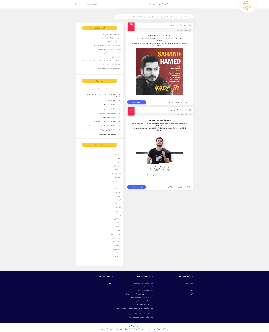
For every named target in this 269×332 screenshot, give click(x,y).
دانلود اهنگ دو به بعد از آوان (112, 53)
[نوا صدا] (247, 7)
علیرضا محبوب (117, 188)
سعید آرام (118, 154)
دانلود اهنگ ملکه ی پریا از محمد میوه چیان (108, 49)
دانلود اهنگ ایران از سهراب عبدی (111, 38)
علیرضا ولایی (117, 166)
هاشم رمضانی (117, 249)
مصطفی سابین (116, 181)
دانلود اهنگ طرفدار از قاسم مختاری (107, 113)
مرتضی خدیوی (117, 241)
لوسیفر (119, 253)
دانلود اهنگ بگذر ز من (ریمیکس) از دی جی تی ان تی (106, 45)
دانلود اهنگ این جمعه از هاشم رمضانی (110, 57)
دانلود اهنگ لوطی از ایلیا (110, 100)
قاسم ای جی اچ (116, 173)
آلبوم (149, 4)
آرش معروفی (117, 170)
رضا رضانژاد (118, 204)
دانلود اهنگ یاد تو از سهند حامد (176, 25)
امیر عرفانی (117, 211)
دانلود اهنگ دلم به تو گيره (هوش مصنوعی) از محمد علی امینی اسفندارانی (100, 61)
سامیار (119, 260)
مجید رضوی (117, 219)
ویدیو (154, 4)
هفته (105, 89)
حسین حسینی (117, 185)
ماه (99, 89)
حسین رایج (118, 177)
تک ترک (160, 4)
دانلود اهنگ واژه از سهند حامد (176, 110)
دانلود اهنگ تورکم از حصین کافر (112, 64)
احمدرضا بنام (117, 245)
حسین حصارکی (117, 192)
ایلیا (119, 158)
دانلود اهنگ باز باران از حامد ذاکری (111, 34)
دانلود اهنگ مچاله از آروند (113, 42)
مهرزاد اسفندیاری (116, 234)
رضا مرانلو (118, 207)
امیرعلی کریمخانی (116, 257)
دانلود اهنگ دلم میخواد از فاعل (108, 117)
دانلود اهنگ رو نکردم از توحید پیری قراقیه (109, 68)
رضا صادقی (118, 215)
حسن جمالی (117, 162)
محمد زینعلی (117, 223)
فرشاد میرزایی (117, 238)
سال (93, 89)
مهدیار (119, 196)
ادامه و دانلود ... (135, 103)
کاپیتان (119, 200)
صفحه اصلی (168, 4)
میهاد (119, 230)
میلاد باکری (117, 151)
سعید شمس (117, 226)
